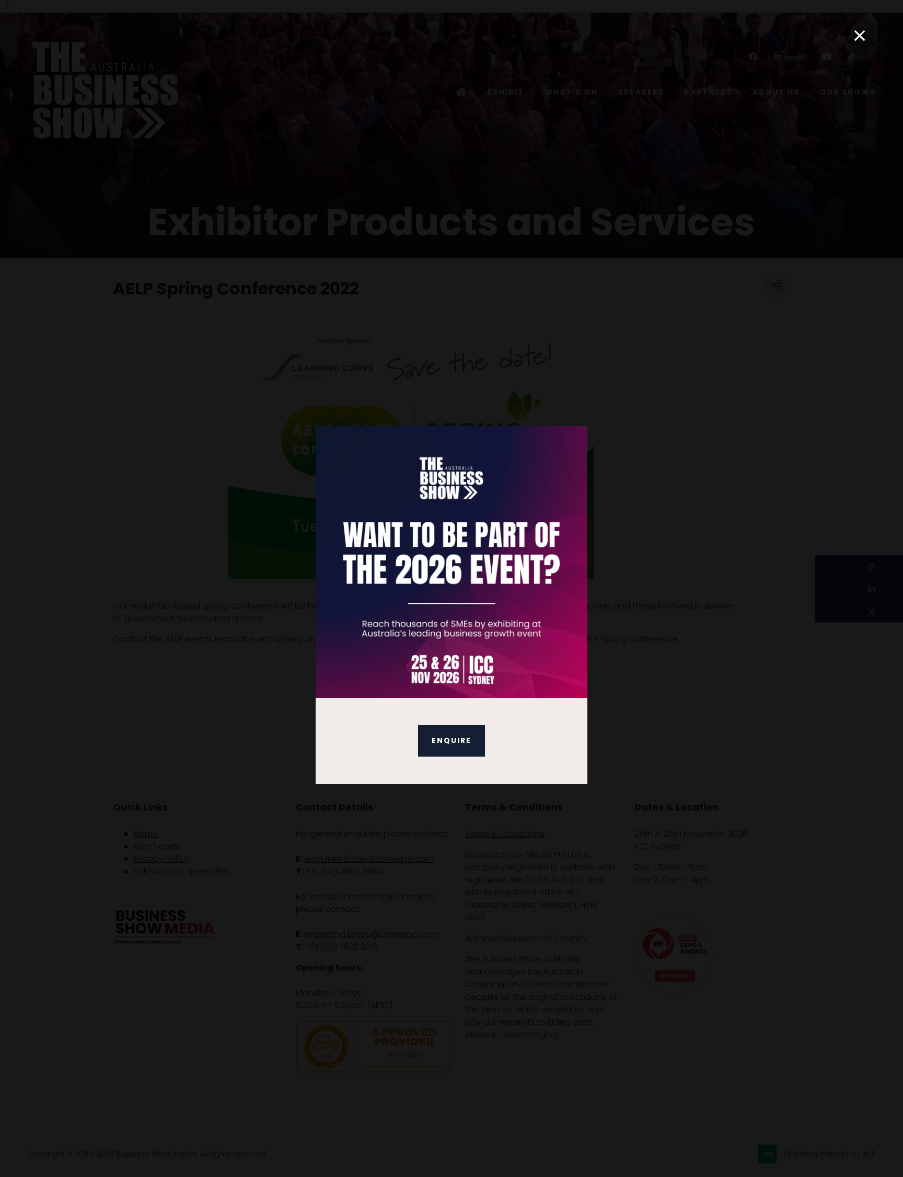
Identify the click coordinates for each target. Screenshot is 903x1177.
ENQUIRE (451, 740)
